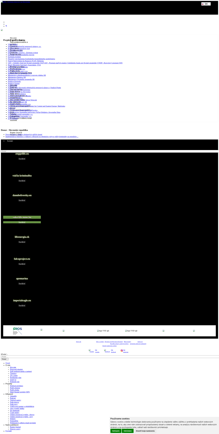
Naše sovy (14, 404)
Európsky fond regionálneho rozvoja (21, 55)
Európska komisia (14, 57)
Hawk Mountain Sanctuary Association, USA (24, 65)
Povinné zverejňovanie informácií (113, 341)
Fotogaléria (14, 421)
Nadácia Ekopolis (14, 81)
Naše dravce (14, 402)
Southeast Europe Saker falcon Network (22, 100)
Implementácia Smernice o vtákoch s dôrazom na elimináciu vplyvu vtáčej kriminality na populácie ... (41, 137)
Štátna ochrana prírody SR (17, 102)
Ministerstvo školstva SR (17, 77)
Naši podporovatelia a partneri (21, 371)
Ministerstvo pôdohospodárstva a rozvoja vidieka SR (27, 75)
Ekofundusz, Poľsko (15, 51)
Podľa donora (15, 388)
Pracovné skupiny (16, 369)
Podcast (13, 398)
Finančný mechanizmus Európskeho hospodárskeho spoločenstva (31, 59)
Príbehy (13, 419)
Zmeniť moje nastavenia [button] (145, 431)
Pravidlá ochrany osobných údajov (119, 343)
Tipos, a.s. (11, 108)
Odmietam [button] (128, 431)
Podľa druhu (14, 390)
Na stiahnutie (15, 410)
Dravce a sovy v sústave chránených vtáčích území (23, 134)
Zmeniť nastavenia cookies (109, 345)
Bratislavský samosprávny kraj (19, 49)
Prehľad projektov (16, 386)
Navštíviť (22, 159)
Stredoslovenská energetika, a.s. (19, 104)
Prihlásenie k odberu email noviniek (23, 423)
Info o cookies (100, 341)
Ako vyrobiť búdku (17, 408)
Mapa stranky (127, 341)
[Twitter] (6, 26)
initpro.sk (140, 341)
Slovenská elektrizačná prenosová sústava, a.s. (24, 46)
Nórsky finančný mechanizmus (19, 90)
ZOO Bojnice (13, 118)
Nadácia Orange (14, 83)
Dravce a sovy (15, 429)
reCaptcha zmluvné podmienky (138, 343)
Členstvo (13, 373)
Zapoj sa (13, 380)
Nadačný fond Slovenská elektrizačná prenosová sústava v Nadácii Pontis (34, 88)
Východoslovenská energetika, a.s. (20, 114)
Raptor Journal (16, 133)
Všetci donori (13, 44)
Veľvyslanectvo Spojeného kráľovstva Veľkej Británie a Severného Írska (34, 112)
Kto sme (13, 38)
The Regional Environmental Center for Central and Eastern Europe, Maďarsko (36, 106)
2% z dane (14, 375)
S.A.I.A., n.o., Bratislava (17, 94)
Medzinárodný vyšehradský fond (20, 73)
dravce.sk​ (78, 341)
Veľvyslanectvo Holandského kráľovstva (22, 110)
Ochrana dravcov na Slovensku (19, 92)
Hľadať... (4, 149)
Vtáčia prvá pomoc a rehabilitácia (22, 406)
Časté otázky (14, 413)
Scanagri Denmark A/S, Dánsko (19, 96)
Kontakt (10, 141)
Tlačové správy (15, 400)
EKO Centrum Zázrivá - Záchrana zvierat (23, 53)
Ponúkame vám (15, 378)
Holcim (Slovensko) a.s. (16, 69)
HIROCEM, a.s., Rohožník (18, 67)
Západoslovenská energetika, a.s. (20, 116)
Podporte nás (14, 382)
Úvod (9, 22)
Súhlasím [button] (116, 431)
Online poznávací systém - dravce (22, 415)
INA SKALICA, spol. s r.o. (18, 71)
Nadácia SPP (12, 86)
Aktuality (13, 396)
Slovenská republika (15, 98)
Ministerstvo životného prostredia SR (21, 79)
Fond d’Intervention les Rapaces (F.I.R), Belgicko (26, 61)
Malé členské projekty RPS (20, 392)
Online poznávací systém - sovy (21, 417)
